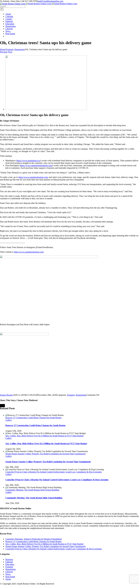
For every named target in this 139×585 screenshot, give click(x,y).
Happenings (81, 395)
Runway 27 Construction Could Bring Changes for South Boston (33, 417)
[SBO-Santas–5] (46, 109)
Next (10, 52)
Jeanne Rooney (6, 395)
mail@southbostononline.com (50, 1)
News (7, 574)
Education (9, 564)
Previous (3, 52)
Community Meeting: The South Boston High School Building (32, 490)
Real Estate (10, 576)
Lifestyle (9, 572)
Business (9, 559)
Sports (8, 579)
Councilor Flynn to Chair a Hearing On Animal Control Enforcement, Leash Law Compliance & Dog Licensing (53, 472)
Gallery (8, 420)
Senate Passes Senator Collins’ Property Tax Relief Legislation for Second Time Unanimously (45, 454)
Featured (71, 395)
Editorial (9, 562)
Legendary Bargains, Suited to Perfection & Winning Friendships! (33, 539)
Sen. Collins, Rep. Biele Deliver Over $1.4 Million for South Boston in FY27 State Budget (44, 436)
